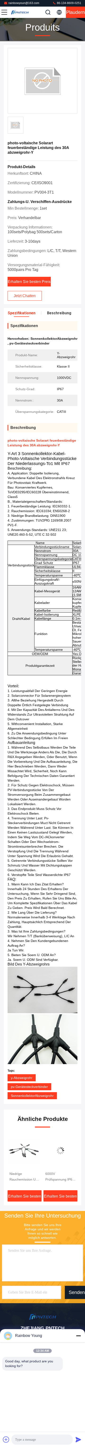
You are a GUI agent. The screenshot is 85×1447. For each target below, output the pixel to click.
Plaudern (75, 12)
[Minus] (78, 1336)
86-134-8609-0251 (68, 3)
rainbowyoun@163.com (23, 3)
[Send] (78, 1439)
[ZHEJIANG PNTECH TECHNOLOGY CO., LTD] (19, 12)
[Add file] (6, 1439)
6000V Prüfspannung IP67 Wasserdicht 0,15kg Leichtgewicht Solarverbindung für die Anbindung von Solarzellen (31, 1177)
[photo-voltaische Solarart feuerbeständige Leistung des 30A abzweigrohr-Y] (42, 81)
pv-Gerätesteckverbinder (29, 1087)
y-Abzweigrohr (21, 1078)
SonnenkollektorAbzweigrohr (32, 1096)
